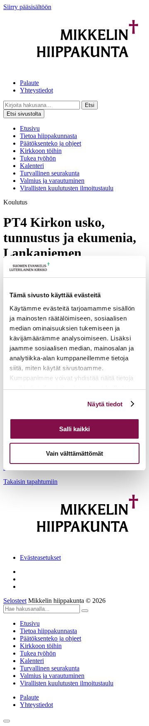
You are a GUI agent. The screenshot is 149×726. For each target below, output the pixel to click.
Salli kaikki (74, 428)
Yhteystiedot (36, 90)
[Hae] (85, 610)
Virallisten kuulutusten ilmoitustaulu (66, 188)
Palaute (29, 82)
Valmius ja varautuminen (52, 180)
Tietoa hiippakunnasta (48, 135)
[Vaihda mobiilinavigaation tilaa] (6, 721)
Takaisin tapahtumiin (30, 481)
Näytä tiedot (105, 404)
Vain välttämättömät (74, 453)
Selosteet (14, 600)
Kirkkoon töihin (41, 150)
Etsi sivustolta (24, 114)
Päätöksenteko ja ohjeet (50, 143)
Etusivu (30, 128)
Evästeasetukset (40, 557)
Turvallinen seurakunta (49, 173)
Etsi (89, 105)
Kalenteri (32, 165)
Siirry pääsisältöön (27, 6)
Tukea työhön (38, 158)
